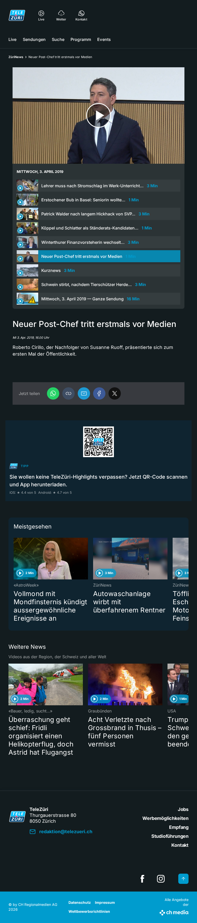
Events (104, 39)
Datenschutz (79, 902)
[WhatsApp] (53, 393)
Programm (81, 39)
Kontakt (180, 845)
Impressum (105, 902)
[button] (68, 393)
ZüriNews (15, 57)
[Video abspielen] (98, 115)
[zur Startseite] (17, 15)
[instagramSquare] (161, 879)
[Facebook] (99, 393)
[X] (115, 393)
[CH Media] (174, 912)
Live (12, 39)
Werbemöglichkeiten (165, 818)
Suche (58, 39)
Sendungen (34, 39)
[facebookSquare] (142, 879)
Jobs (183, 809)
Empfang (179, 827)
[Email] (84, 393)
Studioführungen (170, 836)
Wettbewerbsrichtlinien (89, 911)
